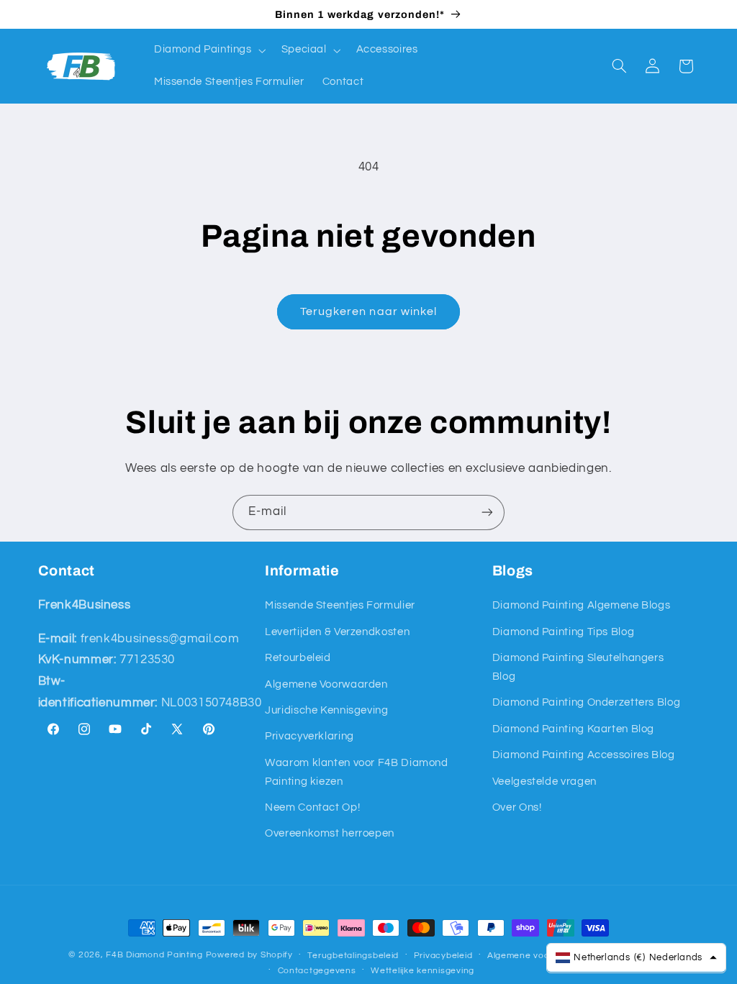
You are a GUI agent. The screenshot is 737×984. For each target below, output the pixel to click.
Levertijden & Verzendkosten (337, 632)
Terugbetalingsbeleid (353, 956)
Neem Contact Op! (312, 807)
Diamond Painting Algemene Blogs (581, 605)
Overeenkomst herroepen (329, 833)
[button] (208, 50)
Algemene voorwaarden (539, 956)
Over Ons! (517, 807)
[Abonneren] (487, 512)
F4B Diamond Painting (154, 955)
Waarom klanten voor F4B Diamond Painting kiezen (356, 772)
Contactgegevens (317, 971)
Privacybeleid (443, 956)
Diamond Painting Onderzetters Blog (586, 702)
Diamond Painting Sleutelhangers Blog (578, 667)
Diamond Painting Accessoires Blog (583, 755)
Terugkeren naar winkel (368, 311)
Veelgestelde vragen (544, 781)
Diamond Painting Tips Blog (563, 632)
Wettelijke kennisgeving (422, 971)
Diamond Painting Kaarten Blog (573, 729)
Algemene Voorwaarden (326, 684)
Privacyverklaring (309, 736)
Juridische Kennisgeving (327, 710)
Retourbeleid (298, 657)
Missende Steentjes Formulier (340, 605)
